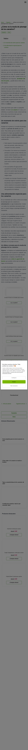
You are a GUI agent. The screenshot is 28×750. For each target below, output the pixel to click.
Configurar (14, 377)
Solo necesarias (14, 385)
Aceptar (14, 381)
